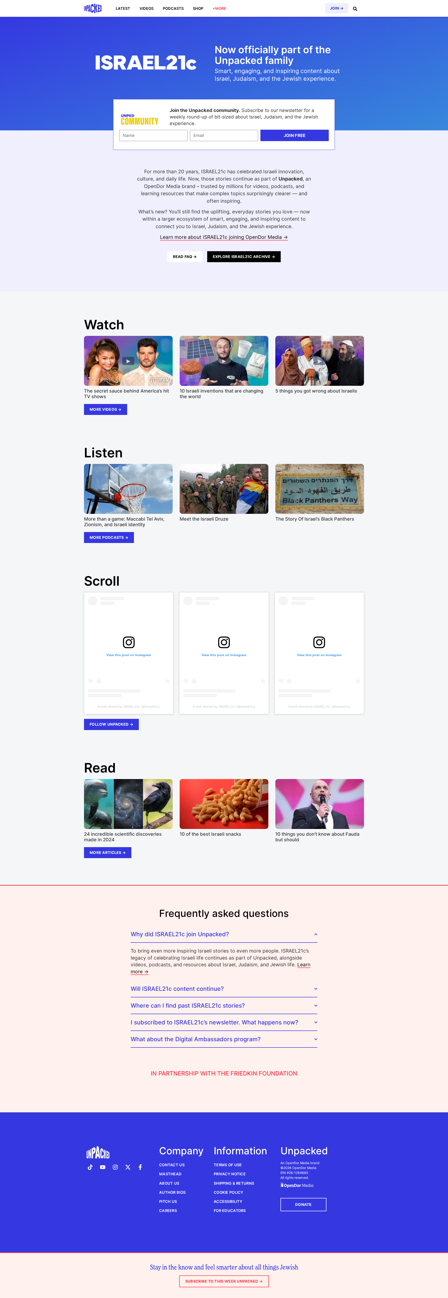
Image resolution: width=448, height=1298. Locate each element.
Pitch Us (168, 1201)
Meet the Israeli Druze (204, 519)
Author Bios (172, 1192)
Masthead (170, 1174)
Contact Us (172, 1164)
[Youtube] (103, 1167)
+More (219, 8)
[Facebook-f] (140, 1167)
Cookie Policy (228, 1192)
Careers (168, 1210)
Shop (198, 8)
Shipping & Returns (234, 1183)
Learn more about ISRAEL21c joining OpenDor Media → (224, 237)
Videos (147, 8)
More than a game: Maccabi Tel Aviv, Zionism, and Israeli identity (124, 521)
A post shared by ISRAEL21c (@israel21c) (129, 706)
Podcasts (173, 8)
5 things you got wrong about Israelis (316, 391)
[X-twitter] (128, 1167)
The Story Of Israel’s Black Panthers (314, 519)
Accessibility (228, 1201)
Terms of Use (228, 1164)
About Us (169, 1183)
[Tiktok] (90, 1167)
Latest (123, 8)
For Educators (230, 1210)
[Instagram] (115, 1167)
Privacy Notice (230, 1174)
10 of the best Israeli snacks (210, 834)
